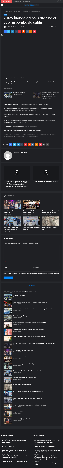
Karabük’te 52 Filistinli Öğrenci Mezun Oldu (29, 211)
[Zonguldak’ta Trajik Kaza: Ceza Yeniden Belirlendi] (12, 221)
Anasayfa (6, 11)
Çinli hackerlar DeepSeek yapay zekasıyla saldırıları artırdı (20, 291)
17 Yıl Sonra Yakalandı (19, 93)
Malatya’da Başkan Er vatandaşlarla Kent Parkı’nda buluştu (26, 1)
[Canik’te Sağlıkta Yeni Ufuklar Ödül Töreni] (31, 221)
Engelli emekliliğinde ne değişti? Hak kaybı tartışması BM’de (29, 322)
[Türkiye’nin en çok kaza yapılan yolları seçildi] (8, 318)
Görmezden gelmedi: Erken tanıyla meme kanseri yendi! (28, 329)
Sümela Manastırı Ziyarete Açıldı (49, 228)
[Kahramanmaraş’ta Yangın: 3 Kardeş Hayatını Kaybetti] (50, 204)
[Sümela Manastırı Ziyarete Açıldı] (50, 221)
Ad (5, 261)
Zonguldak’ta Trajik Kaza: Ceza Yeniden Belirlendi (11, 228)
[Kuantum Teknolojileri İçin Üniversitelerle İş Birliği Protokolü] (8, 407)
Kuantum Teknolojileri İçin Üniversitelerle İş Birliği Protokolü (29, 405)
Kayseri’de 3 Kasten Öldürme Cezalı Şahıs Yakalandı (27, 398)
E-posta (6, 267)
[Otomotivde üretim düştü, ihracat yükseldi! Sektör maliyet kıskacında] (8, 311)
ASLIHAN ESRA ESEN (11, 26)
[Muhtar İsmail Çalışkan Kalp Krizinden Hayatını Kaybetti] (8, 421)
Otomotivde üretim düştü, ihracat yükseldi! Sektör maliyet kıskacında (32, 309)
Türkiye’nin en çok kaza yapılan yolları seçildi (25, 316)
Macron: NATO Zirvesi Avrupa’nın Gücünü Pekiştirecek (28, 391)
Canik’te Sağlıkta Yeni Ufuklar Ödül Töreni (31, 228)
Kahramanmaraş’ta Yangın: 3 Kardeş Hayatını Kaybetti (50, 211)
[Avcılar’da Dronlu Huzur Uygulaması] (12, 204)
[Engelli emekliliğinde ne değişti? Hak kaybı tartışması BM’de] (8, 325)
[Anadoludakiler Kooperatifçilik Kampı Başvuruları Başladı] (8, 338)
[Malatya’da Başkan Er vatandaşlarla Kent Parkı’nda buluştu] (8, 304)
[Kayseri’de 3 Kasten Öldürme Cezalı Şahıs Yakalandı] (8, 400)
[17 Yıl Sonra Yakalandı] (8, 95)
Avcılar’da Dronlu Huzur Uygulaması (10, 211)
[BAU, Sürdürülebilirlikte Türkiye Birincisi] (8, 414)
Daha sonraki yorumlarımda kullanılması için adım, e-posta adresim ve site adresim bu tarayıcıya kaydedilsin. (32, 273)
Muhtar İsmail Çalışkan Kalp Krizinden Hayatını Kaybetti (28, 419)
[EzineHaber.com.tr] (31, 5)
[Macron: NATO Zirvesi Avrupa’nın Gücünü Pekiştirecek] (8, 393)
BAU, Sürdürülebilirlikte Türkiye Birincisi (24, 412)
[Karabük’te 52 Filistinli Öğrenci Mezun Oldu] (31, 204)
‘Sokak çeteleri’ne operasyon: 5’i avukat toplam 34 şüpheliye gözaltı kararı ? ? (50, 95)
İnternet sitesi (36, 267)
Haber (11, 11)
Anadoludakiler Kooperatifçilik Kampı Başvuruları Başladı (29, 336)
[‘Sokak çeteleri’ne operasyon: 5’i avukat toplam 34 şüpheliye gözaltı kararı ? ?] (37, 95)
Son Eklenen (31, 285)
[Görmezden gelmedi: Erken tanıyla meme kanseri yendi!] (8, 332)
